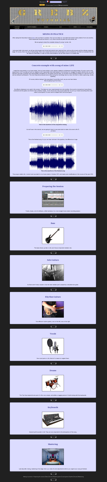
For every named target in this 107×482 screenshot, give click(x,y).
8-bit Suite (17, 28)
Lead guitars (65, 476)
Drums (50, 476)
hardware (46, 26)
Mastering (81, 476)
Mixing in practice (28, 476)
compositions (89, 26)
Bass (47, 476)
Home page (50, 5)
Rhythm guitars (57, 476)
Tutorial (56, 5)
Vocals (75, 476)
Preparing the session (39, 476)
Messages (42, 2)
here (33, 38)
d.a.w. (60, 26)
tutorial (75, 26)
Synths (71, 476)
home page (17, 26)
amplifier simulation (31, 26)
